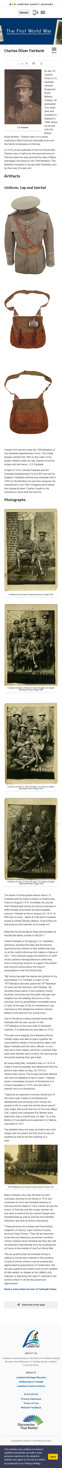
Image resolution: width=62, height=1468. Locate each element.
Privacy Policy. (33, 1463)
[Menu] (54, 49)
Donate (24, 12)
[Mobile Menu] (43, 12)
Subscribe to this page (33, 1304)
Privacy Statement (31, 1399)
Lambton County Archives (31, 1386)
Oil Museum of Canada (31, 1381)
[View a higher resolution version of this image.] (29, 234)
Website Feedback (31, 1407)
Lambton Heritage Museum (31, 1377)
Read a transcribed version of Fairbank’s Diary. (30, 1289)
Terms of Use (31, 1403)
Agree (53, 1457)
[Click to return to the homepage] (31, 4)
